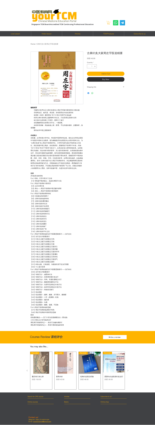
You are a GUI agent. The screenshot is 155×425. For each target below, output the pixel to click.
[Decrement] (88, 66)
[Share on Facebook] (88, 93)
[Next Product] (128, 370)
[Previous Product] (27, 370)
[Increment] (95, 66)
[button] (108, 23)
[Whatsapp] (115, 22)
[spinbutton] (92, 66)
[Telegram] (122, 22)
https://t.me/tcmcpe (42, 419)
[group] (77, 370)
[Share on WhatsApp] (92, 93)
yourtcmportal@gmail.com (42, 421)
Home (33, 44)
